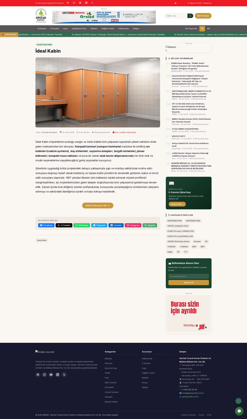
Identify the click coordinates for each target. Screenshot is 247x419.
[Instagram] (74, 3)
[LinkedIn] (86, 3)
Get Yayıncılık (191, 28)
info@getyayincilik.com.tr (193, 393)
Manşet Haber (111, 402)
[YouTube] (80, 3)
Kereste (197, 241)
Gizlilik (201, 415)
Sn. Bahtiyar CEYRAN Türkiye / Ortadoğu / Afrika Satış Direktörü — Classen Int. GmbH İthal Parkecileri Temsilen (115, 34)
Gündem (108, 397)
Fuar (107, 378)
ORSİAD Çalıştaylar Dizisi (178, 226)
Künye (145, 382)
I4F (206, 241)
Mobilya (108, 358)
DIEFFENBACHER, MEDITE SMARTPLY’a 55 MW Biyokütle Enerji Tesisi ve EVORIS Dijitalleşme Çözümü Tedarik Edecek (191, 94)
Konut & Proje (111, 368)
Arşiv (65, 28)
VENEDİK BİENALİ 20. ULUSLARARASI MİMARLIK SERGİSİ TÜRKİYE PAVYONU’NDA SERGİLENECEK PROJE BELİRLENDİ (191, 166)
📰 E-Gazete (203, 16)
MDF (194, 247)
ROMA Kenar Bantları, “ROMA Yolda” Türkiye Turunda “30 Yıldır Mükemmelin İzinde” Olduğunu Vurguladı (190, 66)
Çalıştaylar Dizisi (79, 28)
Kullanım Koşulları (188, 415)
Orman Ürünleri (111, 392)
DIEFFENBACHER (175, 221)
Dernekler (109, 387)
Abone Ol (188, 282)
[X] (92, 3)
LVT (186, 252)
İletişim (136, 28)
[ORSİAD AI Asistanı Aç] (239, 411)
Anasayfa (42, 28)
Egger (170, 252)
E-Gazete (54, 28)
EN (208, 28)
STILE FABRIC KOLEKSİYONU (185, 129)
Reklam (94, 28)
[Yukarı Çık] (238, 401)
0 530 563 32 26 (189, 390)
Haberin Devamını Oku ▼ (98, 205)
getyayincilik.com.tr (190, 397)
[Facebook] (68, 3)
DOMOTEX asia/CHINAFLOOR (180, 236)
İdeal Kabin (41, 240)
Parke (107, 373)
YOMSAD (172, 247)
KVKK (209, 415)
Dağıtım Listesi (107, 28)
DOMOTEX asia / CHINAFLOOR (181, 231)
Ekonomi (108, 363)
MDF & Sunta (110, 382)
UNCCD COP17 (178, 136)
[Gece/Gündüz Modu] (175, 3)
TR (202, 28)
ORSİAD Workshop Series (178, 241)
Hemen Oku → (177, 204)
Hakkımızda (123, 28)
